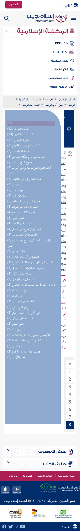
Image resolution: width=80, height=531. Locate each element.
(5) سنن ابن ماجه (16, 196)
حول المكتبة (59, 60)
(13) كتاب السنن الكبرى (20, 134)
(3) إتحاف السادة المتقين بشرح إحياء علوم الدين (28, 243)
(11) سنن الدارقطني (18, 140)
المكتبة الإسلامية (43, 31)
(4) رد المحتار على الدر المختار (23, 224)
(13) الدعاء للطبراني (18, 129)
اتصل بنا (27, 475)
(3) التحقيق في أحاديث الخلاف (23, 257)
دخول (12, 4)
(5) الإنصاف (14, 185)
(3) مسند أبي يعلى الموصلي (20, 279)
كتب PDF (61, 43)
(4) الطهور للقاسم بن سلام (21, 212)
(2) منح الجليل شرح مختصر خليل (24, 313)
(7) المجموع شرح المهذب (20, 162)
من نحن (13, 475)
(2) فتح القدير (14, 346)
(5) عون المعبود (15, 190)
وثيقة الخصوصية (67, 475)
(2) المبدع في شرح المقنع (19, 307)
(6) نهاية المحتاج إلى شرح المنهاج (24, 179)
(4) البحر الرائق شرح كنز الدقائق (24, 229)
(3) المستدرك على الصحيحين (22, 235)
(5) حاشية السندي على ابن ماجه (23, 201)
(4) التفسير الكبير (16, 218)
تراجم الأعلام (58, 86)
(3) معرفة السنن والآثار (19, 274)
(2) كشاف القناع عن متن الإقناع (23, 352)
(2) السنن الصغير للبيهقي (20, 318)
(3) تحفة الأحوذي (16, 251)
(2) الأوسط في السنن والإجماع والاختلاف (28, 335)
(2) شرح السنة (15, 296)
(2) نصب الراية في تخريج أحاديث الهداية (27, 341)
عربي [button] (68, 5)
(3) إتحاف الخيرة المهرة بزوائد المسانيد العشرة (30, 263)
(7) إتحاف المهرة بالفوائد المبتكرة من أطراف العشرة (29, 170)
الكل (9, 123)
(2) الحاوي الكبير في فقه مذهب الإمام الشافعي (31, 285)
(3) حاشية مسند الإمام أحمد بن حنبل (26, 268)
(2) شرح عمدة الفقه (18, 290)
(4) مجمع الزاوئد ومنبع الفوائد (22, 207)
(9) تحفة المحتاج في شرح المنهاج (23, 146)
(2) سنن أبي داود (15, 329)
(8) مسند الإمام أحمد (18, 151)
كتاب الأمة (60, 52)
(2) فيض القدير (15, 324)
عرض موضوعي (58, 78)
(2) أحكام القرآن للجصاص (21, 302)
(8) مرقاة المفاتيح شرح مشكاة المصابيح (27, 157)
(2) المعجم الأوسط (17, 357)
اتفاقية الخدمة (44, 475)
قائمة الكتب (60, 69)
